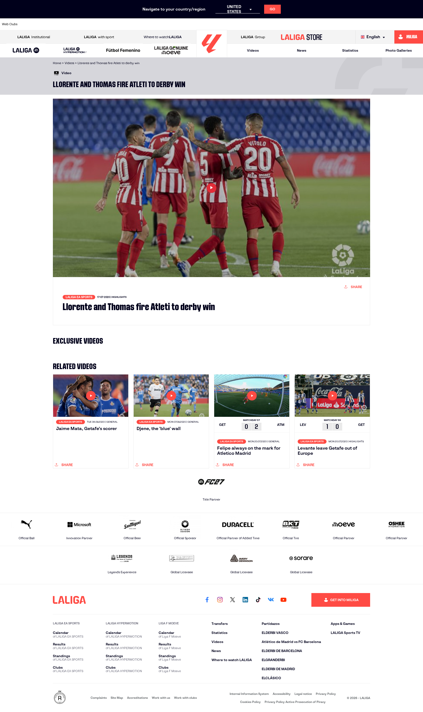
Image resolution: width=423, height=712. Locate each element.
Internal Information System (249, 693)
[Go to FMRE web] (60, 698)
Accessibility (282, 693)
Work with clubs (185, 697)
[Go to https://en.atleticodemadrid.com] (54, 24)
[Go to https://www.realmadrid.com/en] (336, 24)
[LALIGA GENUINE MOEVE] (171, 51)
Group (253, 37)
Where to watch (163, 37)
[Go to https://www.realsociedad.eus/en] (357, 24)
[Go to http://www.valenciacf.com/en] (397, 24)
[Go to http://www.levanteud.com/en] (195, 24)
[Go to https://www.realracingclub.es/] (235, 24)
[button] (26, 50)
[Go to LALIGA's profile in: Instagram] (219, 599)
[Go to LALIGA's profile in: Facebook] (207, 599)
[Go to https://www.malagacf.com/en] (215, 24)
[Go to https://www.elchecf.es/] (135, 24)
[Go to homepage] (212, 55)
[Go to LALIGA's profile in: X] (232, 599)
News (301, 50)
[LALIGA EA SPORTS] (26, 51)
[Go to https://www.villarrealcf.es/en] (417, 24)
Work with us (161, 697)
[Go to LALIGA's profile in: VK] (270, 599)
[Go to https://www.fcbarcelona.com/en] (155, 24)
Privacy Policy (326, 693)
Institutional (33, 37)
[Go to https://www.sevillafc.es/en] (377, 24)
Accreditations (137, 697)
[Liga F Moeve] (123, 51)
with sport (99, 37)
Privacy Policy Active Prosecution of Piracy (295, 701)
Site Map (117, 697)
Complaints (99, 697)
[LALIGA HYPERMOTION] (75, 50)
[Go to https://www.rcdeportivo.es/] (276, 24)
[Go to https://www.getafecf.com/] (175, 24)
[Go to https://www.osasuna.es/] (74, 24)
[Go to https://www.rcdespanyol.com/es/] (296, 24)
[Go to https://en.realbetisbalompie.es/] (316, 24)
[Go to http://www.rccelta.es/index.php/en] (94, 24)
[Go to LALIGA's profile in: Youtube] (283, 599)
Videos (253, 50)
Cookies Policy (250, 701)
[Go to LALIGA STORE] (301, 37)
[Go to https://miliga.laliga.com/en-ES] (408, 37)
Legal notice (303, 693)
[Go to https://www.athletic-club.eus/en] (33, 24)
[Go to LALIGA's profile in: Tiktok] (258, 599)
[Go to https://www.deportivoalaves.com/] (114, 24)
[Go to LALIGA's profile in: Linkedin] (245, 599)
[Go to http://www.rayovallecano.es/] (255, 24)
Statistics (350, 50)
